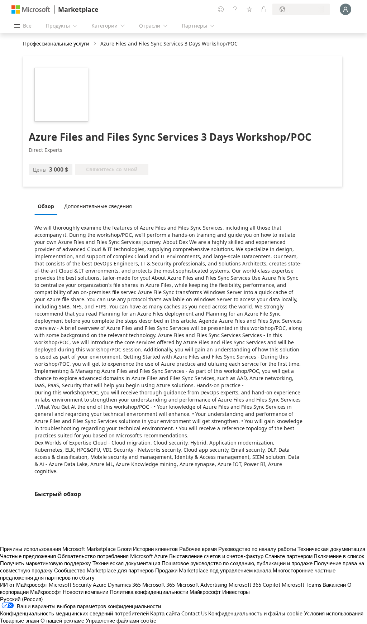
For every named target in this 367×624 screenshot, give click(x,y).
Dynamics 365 (124, 584)
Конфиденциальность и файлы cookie (255, 613)
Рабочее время (198, 548)
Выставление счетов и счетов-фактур (216, 556)
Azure (99, 584)
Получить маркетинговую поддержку (45, 563)
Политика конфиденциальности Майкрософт (165, 591)
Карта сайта (165, 613)
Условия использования (333, 613)
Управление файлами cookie (121, 620)
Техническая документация (331, 548)
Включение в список (339, 556)
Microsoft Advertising (201, 584)
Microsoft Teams (301, 584)
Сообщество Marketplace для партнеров (104, 570)
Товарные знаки (19, 620)
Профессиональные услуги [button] (56, 43)
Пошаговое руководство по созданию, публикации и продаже (237, 563)
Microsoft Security (70, 584)
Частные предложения (28, 556)
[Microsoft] (30, 9)
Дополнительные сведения (98, 206)
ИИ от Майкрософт (23, 584)
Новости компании (85, 591)
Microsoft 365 (158, 584)
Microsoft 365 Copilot (254, 584)
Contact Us (194, 613)
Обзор (46, 206)
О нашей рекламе (62, 620)
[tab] (47, 206)
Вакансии (334, 584)
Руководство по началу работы (257, 548)
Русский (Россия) (21, 599)
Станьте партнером (289, 556)
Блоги (124, 548)
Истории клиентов (155, 548)
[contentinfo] (95, 44)
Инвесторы (236, 591)
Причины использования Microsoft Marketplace (58, 548)
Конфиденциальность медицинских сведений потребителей (74, 613)
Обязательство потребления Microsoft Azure (113, 556)
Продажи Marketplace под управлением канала (213, 570)
